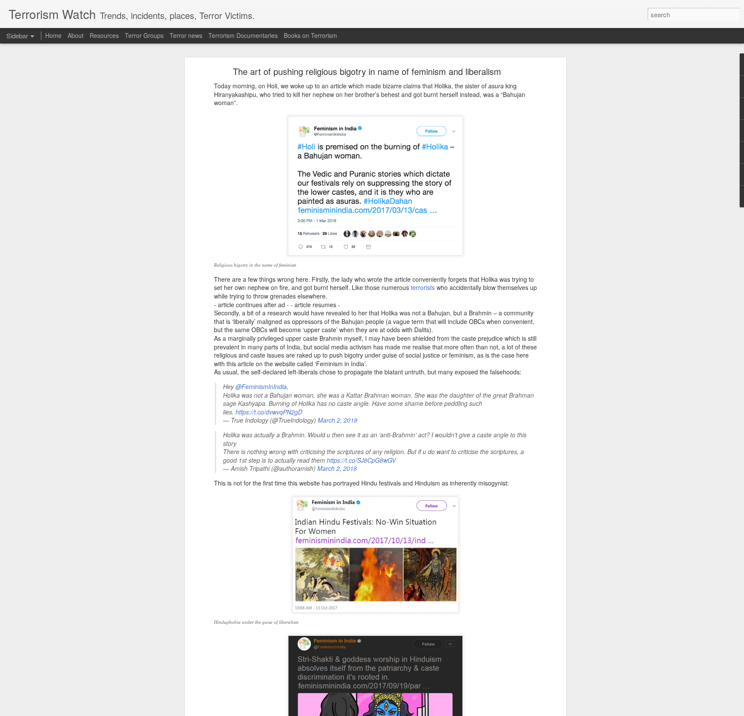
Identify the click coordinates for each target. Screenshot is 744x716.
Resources (104, 35)
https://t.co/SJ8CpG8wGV (361, 460)
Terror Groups (144, 35)
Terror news (186, 35)
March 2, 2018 (337, 420)
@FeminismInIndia (261, 386)
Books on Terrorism (310, 35)
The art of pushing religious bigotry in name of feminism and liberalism (367, 71)
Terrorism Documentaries (243, 35)
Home (53, 35)
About (76, 35)
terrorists (423, 287)
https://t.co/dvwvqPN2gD (269, 412)
